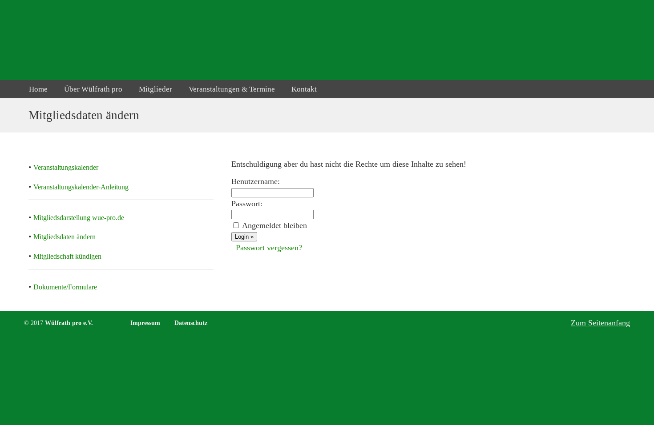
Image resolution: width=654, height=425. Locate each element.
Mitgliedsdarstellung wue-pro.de (78, 217)
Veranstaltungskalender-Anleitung (81, 187)
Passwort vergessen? (269, 247)
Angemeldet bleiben (274, 225)
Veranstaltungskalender (65, 167)
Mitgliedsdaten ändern (64, 237)
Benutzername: (255, 181)
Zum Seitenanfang (600, 322)
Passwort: (246, 203)
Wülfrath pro (65, 39)
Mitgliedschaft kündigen (67, 256)
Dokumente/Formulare (65, 287)
